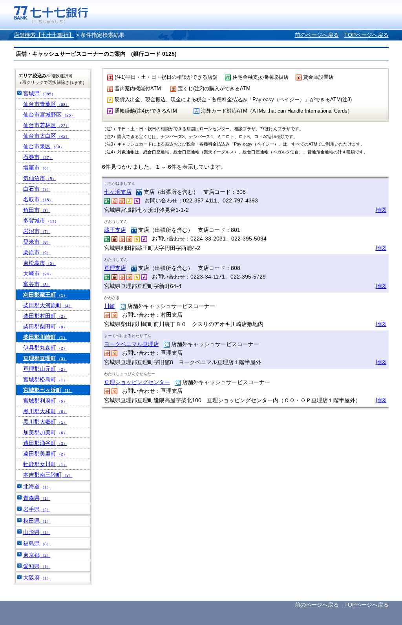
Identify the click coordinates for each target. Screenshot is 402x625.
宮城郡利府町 (45, 400)
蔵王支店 (115, 230)
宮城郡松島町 (45, 379)
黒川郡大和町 (45, 411)
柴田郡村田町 (45, 316)
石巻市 (38, 157)
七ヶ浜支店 (118, 192)
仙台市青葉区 (46, 104)
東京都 (37, 555)
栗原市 (37, 252)
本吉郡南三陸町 (48, 475)
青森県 (37, 498)
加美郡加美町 (45, 432)
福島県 (37, 543)
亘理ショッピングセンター (137, 382)
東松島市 (39, 263)
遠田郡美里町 (45, 453)
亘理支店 (115, 268)
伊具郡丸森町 (45, 347)
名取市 (38, 199)
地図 (381, 210)
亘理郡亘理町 (45, 358)
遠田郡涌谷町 (45, 443)
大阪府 (37, 577)
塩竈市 (37, 167)
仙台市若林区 (46, 125)
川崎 (109, 306)
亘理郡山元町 (45, 369)
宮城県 (39, 93)
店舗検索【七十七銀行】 (44, 35)
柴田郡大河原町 (48, 305)
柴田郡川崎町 (45, 337)
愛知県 (37, 566)
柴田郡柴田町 (45, 326)
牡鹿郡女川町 (45, 464)
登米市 (37, 242)
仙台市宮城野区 (49, 114)
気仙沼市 (39, 178)
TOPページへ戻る (366, 35)
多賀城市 (40, 220)
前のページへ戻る (317, 35)
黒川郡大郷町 (45, 422)
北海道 (37, 486)
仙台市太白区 (46, 136)
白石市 (37, 189)
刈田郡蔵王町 (45, 295)
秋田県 (37, 520)
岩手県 (37, 509)
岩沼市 (37, 231)
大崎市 (38, 273)
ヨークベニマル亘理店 (131, 344)
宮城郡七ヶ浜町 (48, 390)
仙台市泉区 (43, 146)
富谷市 (37, 284)
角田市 (37, 210)
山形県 (37, 532)
